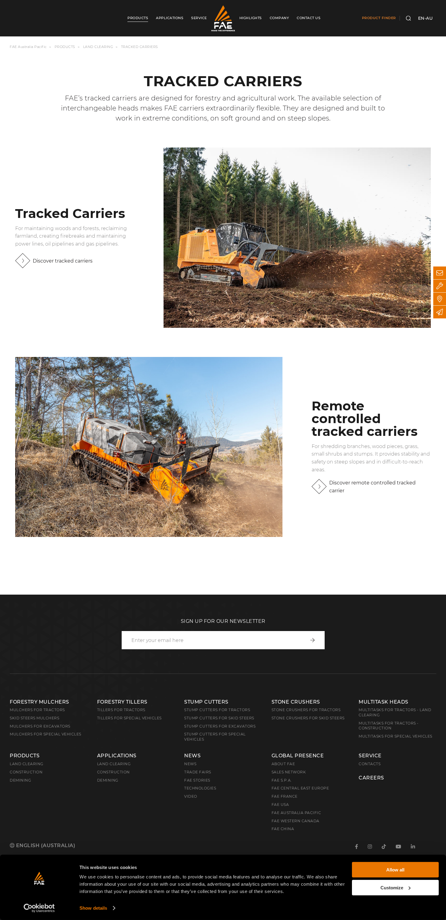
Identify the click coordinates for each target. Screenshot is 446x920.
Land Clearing (114, 764)
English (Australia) (45, 845)
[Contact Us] (439, 272)
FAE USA (280, 804)
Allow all (395, 869)
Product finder (379, 18)
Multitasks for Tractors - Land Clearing (395, 712)
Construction (26, 772)
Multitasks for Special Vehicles (395, 736)
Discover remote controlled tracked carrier (372, 487)
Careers (371, 778)
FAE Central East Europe (300, 788)
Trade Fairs (197, 772)
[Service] (439, 286)
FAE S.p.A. (282, 780)
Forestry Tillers (122, 702)
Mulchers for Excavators (40, 726)
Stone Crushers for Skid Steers (308, 718)
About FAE (283, 764)
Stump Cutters (206, 702)
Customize (391, 887)
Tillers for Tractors (121, 710)
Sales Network (289, 772)
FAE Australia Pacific (28, 47)
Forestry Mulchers (39, 702)
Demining (20, 780)
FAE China (283, 829)
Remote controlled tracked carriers (364, 418)
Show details (93, 908)
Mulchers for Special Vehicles (45, 734)
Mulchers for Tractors (37, 710)
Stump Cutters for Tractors (217, 710)
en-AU (425, 18)
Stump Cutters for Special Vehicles (215, 737)
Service (370, 755)
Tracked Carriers (70, 213)
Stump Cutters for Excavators (219, 726)
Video (190, 796)
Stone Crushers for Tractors (306, 710)
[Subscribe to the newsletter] (439, 312)
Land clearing (98, 47)
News (192, 755)
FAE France (285, 796)
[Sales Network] (439, 299)
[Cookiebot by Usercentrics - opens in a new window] (39, 908)
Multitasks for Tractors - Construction (389, 726)
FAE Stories (197, 780)
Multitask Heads (383, 702)
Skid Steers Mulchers (34, 718)
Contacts (369, 764)
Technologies (200, 788)
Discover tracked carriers (63, 261)
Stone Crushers (296, 702)
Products (65, 47)
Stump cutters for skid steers (219, 718)
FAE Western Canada (295, 821)
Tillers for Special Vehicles (129, 718)
